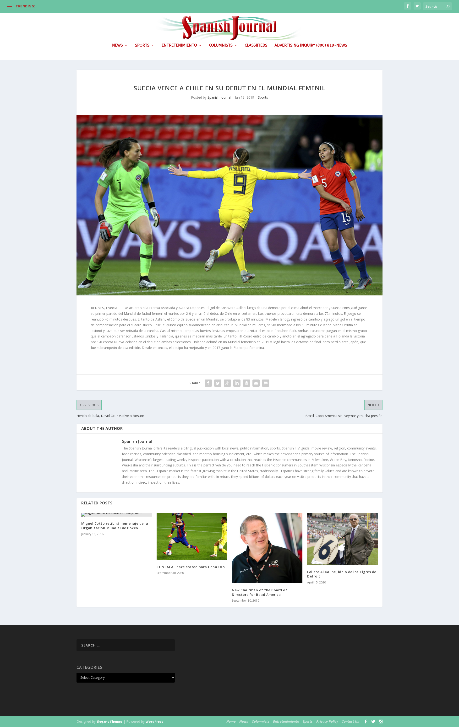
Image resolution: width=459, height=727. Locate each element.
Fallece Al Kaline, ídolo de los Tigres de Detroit (341, 574)
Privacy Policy (327, 721)
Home (231, 721)
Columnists (221, 45)
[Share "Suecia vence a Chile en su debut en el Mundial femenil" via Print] (265, 383)
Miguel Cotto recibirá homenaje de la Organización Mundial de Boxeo (114, 525)
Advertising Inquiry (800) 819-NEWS (310, 45)
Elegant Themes (109, 721)
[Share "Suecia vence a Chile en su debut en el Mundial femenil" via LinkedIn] (237, 383)
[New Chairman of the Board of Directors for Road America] (267, 548)
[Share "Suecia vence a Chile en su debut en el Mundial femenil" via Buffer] (246, 383)
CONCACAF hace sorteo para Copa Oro (191, 567)
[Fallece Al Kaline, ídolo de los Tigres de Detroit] (342, 539)
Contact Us (350, 721)
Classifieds (256, 45)
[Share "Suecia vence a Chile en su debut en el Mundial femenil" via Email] (256, 383)
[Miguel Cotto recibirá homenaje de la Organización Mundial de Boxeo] (116, 515)
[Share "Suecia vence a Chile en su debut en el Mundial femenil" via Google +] (227, 383)
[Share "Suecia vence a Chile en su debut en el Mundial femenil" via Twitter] (218, 383)
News (117, 45)
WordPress (154, 721)
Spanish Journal (219, 97)
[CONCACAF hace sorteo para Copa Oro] (192, 536)
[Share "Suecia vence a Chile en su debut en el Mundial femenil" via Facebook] (208, 383)
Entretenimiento (179, 45)
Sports (142, 45)
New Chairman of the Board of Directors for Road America (259, 592)
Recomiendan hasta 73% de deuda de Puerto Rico (79, 6)
